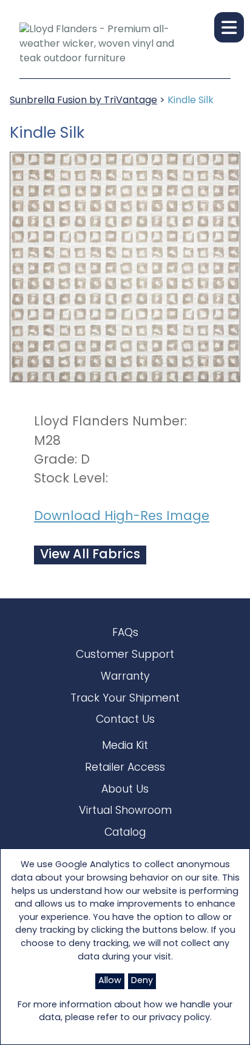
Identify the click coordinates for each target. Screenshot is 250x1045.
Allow (109, 981)
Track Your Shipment (125, 699)
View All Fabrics (90, 555)
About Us (125, 790)
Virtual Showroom (125, 811)
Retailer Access (125, 768)
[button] (229, 27)
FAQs (125, 633)
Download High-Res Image (121, 516)
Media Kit (125, 746)
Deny (142, 981)
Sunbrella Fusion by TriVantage (83, 101)
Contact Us (125, 720)
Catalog (125, 833)
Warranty (125, 677)
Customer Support (125, 655)
